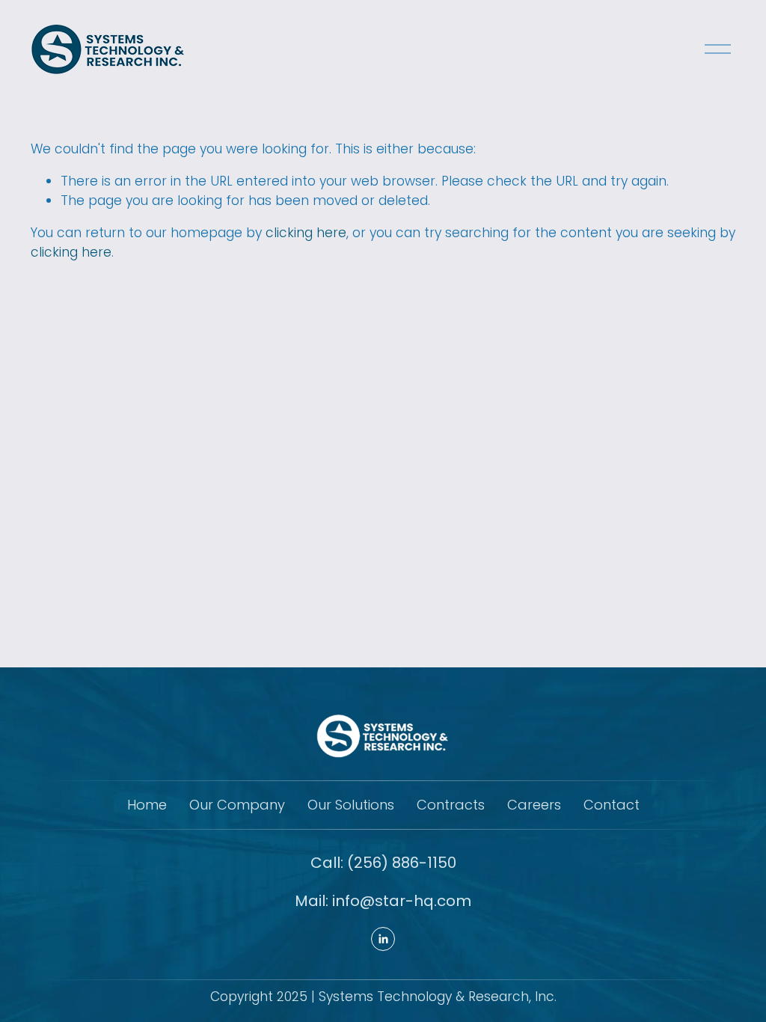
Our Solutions (350, 805)
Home (147, 805)
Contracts (451, 805)
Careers (534, 805)
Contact (611, 805)
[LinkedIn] (383, 939)
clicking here (306, 233)
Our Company (237, 805)
